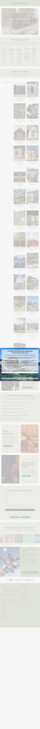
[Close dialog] (39, 348)
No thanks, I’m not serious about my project (20, 378)
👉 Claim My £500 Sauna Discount (20, 375)
